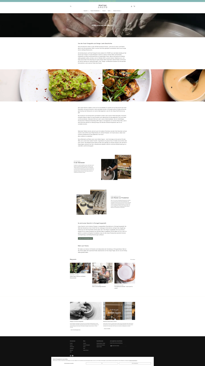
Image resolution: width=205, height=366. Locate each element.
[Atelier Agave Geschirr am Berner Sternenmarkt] (80, 268)
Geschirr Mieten (99, 346)
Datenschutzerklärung (133, 360)
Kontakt (71, 343)
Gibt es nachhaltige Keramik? (99, 286)
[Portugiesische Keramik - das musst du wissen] (124, 273)
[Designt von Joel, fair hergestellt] (86, 311)
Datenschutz (72, 346)
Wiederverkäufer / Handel (101, 343)
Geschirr (86, 10)
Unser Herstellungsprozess (75, 329)
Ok (101, 363)
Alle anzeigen (132, 259)
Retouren (71, 350)
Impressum (72, 348)
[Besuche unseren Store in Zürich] (119, 311)
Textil (109, 10)
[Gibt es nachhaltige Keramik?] (102, 273)
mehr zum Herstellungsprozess (85, 238)
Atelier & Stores (117, 10)
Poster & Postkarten (95, 10)
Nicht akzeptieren (135, 363)
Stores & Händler (107, 328)
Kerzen (104, 10)
